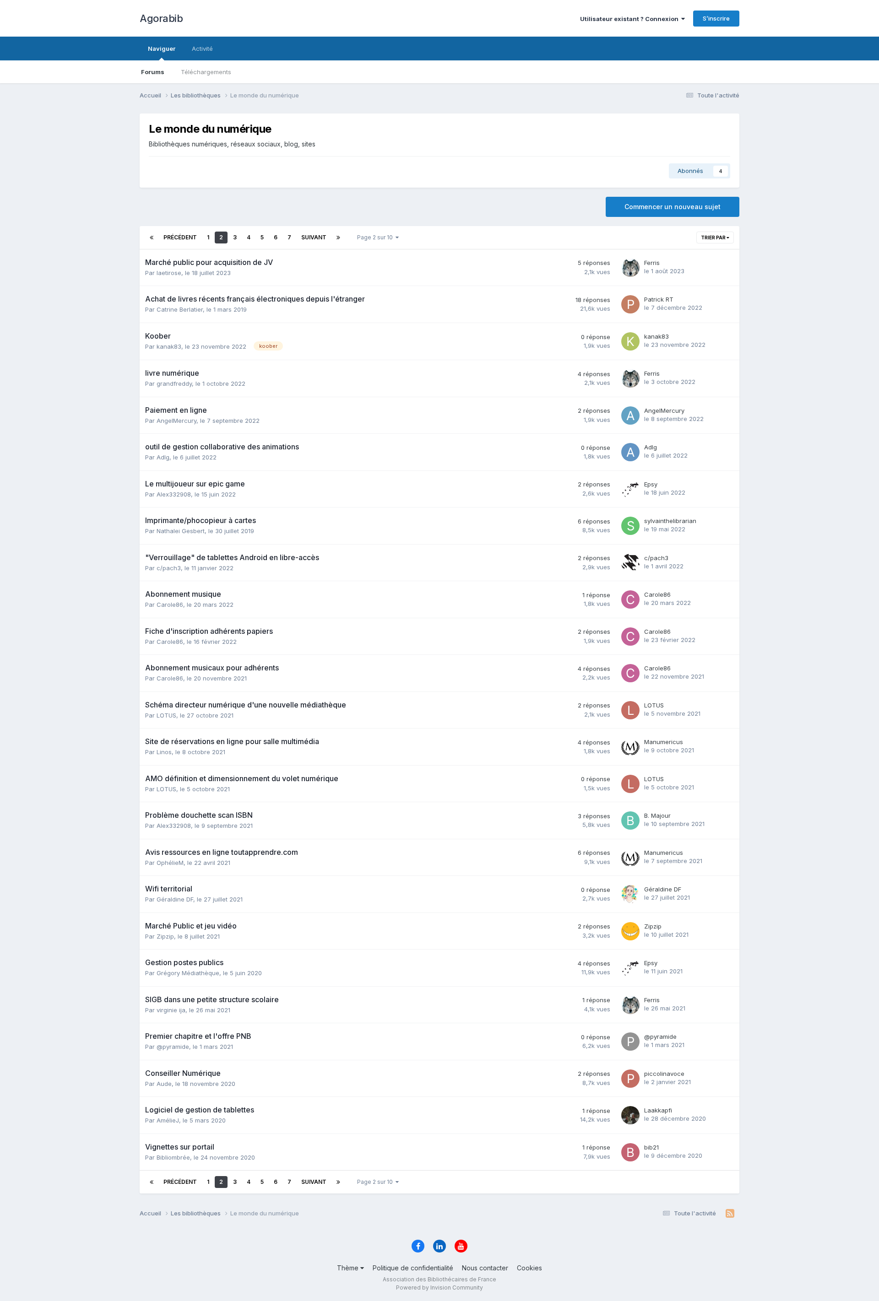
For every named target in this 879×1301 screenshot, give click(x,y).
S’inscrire (716, 18)
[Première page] (151, 237)
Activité (202, 48)
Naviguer (161, 48)
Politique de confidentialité (413, 1268)
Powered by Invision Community (439, 1287)
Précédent (180, 237)
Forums (152, 72)
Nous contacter (485, 1268)
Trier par (714, 237)
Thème (348, 1268)
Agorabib (161, 18)
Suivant (313, 237)
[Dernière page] (338, 237)
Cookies (529, 1268)
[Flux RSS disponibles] (730, 1213)
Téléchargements (206, 72)
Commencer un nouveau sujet (672, 207)
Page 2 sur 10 (376, 237)
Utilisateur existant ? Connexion (630, 18)
